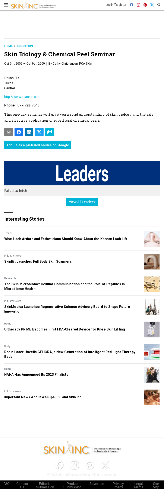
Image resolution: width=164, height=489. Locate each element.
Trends (8, 233)
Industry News (12, 255)
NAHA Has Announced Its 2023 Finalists (36, 375)
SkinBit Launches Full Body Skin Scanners (38, 261)
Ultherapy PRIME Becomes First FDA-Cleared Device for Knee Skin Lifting (64, 329)
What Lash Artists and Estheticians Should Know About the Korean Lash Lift (65, 239)
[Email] (8, 132)
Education (25, 46)
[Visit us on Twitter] (105, 465)
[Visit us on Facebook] (59, 465)
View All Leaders (82, 201)
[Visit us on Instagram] (74, 465)
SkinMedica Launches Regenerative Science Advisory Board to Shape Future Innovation (67, 309)
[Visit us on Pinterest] (89, 465)
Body (7, 346)
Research (10, 278)
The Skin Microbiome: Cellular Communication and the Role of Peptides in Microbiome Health (64, 286)
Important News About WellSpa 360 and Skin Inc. (43, 397)
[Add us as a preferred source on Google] (49, 132)
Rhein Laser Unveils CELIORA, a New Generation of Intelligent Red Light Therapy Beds (69, 354)
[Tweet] (39, 132)
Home (8, 46)
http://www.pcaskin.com (22, 97)
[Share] (19, 132)
